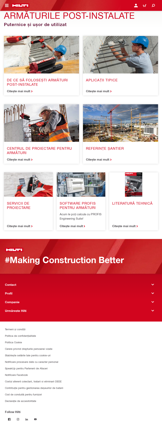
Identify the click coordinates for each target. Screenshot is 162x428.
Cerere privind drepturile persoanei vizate (28, 348)
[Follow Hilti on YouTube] (35, 419)
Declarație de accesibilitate (20, 400)
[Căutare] (153, 5)
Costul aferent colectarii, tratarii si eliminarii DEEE (33, 381)
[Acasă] (20, 5)
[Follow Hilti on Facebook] (9, 419)
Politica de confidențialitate (20, 335)
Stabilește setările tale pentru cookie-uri (28, 355)
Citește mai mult (18, 91)
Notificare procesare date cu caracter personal (31, 361)
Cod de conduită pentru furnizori (23, 394)
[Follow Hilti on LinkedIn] (26, 419)
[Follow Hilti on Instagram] (18, 419)
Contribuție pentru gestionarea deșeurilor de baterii (34, 387)
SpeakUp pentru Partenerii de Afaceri (26, 368)
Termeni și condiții (15, 329)
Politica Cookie (13, 342)
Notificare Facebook (16, 374)
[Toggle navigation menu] (6, 5)
